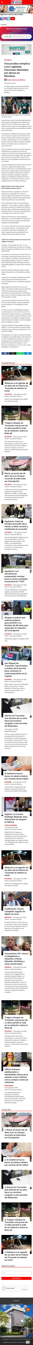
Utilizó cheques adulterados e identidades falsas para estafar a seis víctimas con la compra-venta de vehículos (16, 1075)
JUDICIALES (8, 967)
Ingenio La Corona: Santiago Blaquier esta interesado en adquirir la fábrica (16, 818)
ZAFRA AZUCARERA (11, 825)
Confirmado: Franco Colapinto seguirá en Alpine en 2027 (15, 911)
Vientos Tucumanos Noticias (16, 80)
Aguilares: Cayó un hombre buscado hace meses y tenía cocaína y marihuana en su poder (16, 525)
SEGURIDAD (8, 679)
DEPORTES (8, 917)
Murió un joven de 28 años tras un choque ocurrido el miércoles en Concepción (15, 477)
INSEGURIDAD (9, 1086)
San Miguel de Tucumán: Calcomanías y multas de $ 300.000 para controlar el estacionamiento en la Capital (16, 669)
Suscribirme (16, 1278)
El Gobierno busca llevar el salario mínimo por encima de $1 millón (16, 776)
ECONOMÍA (8, 782)
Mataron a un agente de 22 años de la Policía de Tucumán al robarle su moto (16, 387)
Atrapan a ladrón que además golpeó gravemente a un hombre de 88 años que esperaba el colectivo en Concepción (16, 624)
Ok (28, 1342)
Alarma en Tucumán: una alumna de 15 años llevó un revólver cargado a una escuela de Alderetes (16, 720)
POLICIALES (7, 60)
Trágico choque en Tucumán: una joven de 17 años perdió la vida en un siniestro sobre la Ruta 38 (16, 428)
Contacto (16, 1301)
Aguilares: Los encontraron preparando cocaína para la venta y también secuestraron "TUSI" (16, 576)
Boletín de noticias (8, 1266)
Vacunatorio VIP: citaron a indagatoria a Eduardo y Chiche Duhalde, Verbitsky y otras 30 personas (16, 958)
